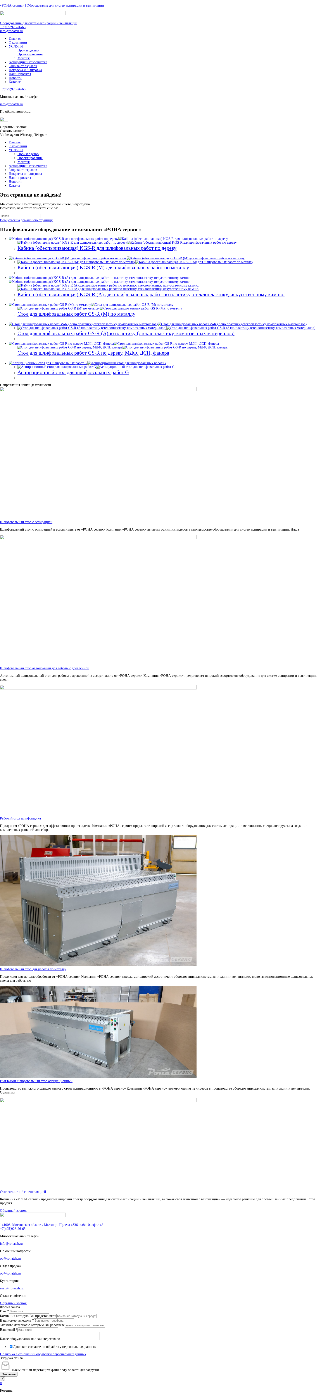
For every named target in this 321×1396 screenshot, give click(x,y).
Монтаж (23, 58)
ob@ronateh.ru (10, 1273)
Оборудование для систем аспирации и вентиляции (38, 23)
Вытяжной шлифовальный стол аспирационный (36, 1081)
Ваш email (8, 1329)
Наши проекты (20, 74)
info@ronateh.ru (11, 31)
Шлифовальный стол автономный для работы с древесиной (44, 668)
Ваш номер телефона (17, 1320)
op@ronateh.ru (10, 1258)
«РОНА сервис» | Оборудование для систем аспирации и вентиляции (52, 5)
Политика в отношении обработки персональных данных (43, 1354)
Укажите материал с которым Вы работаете (32, 1325)
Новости (15, 78)
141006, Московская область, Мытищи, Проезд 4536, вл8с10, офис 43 (51, 1225)
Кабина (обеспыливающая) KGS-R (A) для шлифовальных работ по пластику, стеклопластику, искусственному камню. (151, 294)
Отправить (9, 1374)
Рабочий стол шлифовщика (20, 818)
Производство (28, 50)
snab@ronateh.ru (12, 1288)
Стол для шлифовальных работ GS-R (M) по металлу (76, 314)
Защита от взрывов (23, 66)
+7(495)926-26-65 (13, 27)
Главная (15, 38)
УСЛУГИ (16, 46)
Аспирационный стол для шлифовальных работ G (73, 372)
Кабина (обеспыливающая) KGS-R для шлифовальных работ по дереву (96, 248)
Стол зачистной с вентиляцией (23, 1192)
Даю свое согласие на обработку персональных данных (54, 1347)
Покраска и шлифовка (25, 70)
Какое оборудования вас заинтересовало (30, 1339)
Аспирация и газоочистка (28, 62)
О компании (18, 42)
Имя (4, 1311)
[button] (13, 127)
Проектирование (30, 54)
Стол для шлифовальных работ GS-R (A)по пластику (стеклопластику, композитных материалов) (126, 333)
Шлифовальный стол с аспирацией (26, 522)
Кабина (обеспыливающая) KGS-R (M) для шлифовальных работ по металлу (103, 267)
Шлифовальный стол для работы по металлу (33, 969)
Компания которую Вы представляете (28, 1316)
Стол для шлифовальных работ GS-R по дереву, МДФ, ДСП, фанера (93, 353)
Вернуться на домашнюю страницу (26, 220)
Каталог (15, 82)
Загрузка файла (11, 1358)
